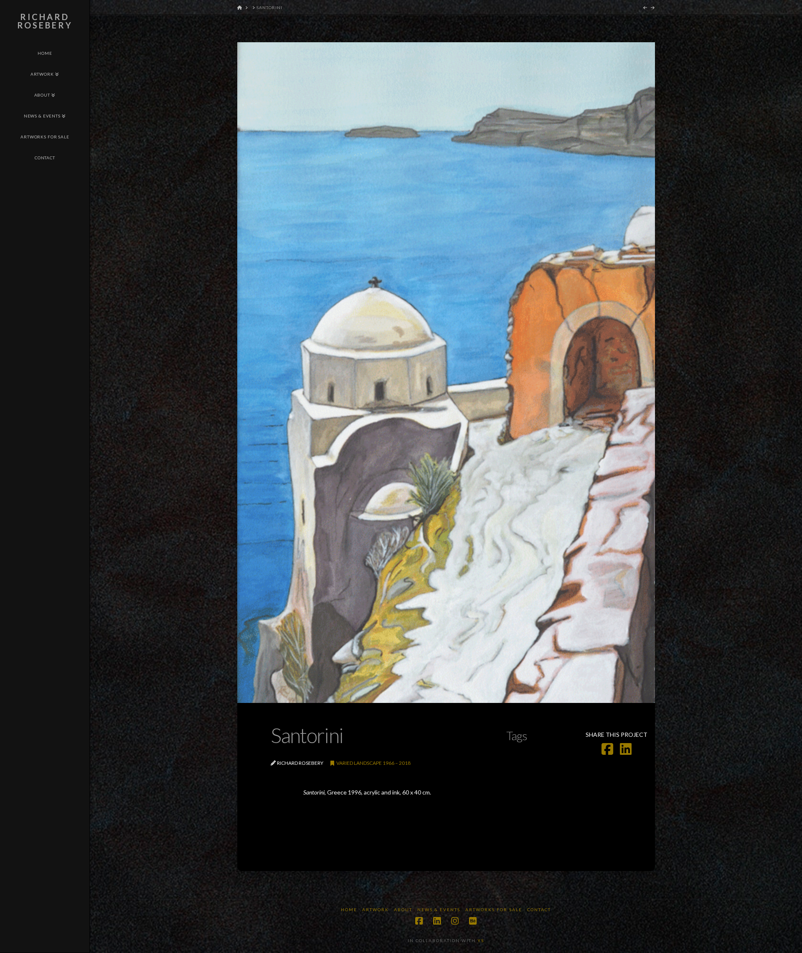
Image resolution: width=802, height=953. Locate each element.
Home (349, 909)
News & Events (438, 909)
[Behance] (473, 921)
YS (480, 940)
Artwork (375, 909)
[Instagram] (455, 921)
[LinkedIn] (437, 921)
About (403, 909)
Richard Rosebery (45, 21)
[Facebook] (419, 921)
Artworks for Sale (493, 909)
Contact (539, 909)
